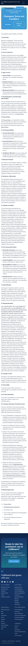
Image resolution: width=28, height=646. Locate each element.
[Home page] (7, 8)
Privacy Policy (20, 114)
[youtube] (13, 582)
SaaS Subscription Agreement (14, 475)
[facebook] (5, 582)
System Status (18, 641)
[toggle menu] (26, 8)
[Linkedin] (2, 582)
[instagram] (10, 582)
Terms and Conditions (11, 641)
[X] (7, 582)
